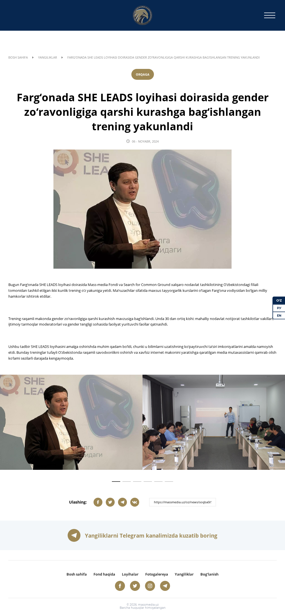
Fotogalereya (156, 574)
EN (279, 315)
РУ (279, 308)
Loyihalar (130, 574)
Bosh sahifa (18, 57)
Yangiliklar (47, 57)
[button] (116, 481)
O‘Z (279, 300)
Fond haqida (104, 574)
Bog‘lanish (209, 574)
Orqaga (142, 74)
